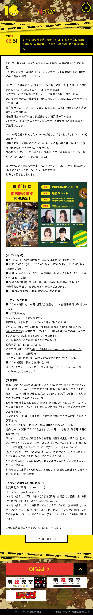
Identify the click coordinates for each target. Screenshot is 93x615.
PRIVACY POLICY (19, 612)
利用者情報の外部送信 (34, 612)
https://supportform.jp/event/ (27, 492)
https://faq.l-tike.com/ (63, 367)
